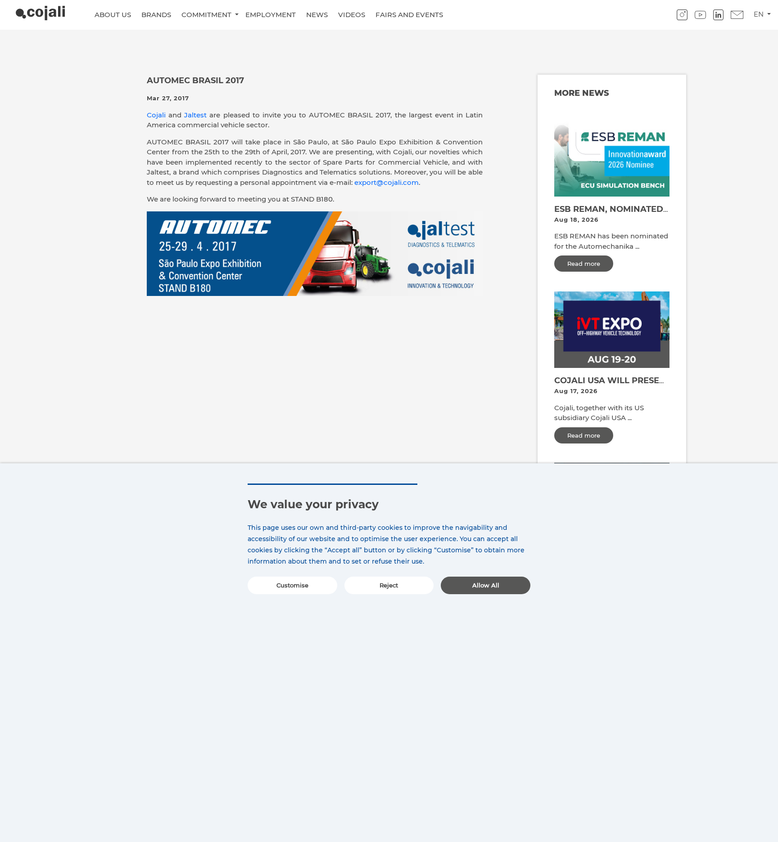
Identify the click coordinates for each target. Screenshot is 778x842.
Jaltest (195, 115)
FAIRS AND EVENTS (409, 14)
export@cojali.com (386, 182)
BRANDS (156, 14)
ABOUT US (113, 14)
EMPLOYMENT (270, 14)
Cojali (156, 115)
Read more (583, 263)
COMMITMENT (207, 14)
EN (759, 14)
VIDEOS (351, 14)
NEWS (317, 14)
